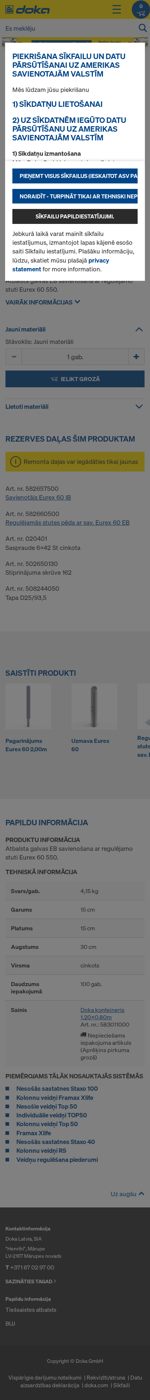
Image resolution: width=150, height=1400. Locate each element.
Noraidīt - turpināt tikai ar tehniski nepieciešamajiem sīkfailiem (79, 196)
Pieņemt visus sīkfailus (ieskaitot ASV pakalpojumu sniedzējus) (79, 175)
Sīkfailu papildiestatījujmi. (75, 216)
